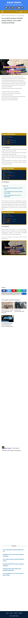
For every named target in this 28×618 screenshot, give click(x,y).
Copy (23, 136)
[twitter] (6, 7)
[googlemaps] (22, 7)
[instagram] (12, 7)
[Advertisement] (14, 40)
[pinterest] (14, 290)
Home (7, 613)
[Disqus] (14, 463)
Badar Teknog (14, 2)
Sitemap (20, 613)
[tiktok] (9, 7)
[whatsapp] (15, 7)
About (11, 613)
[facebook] (4, 290)
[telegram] (24, 290)
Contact (15, 613)
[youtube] (18, 7)
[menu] (3, 11)
